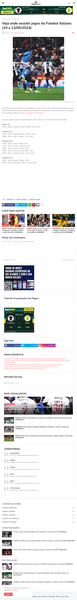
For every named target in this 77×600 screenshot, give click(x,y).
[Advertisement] (38, 182)
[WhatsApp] (30, 204)
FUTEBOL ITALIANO (34, 199)
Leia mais (14, 590)
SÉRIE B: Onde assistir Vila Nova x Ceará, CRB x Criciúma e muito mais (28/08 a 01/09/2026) (38, 230)
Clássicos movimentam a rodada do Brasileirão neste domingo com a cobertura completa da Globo (35, 359)
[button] (3, 3)
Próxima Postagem (68, 260)
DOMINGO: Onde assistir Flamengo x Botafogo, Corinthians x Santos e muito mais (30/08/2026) (42, 428)
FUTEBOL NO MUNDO (38, 522)
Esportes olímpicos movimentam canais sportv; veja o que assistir (24, 368)
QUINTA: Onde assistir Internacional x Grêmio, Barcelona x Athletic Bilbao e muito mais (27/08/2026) (44, 437)
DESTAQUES (16, 19)
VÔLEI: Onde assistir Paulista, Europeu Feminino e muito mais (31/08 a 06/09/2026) (40, 550)
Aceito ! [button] (8, 594)
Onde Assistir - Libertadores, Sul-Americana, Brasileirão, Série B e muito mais (44, 596)
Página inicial (6, 19)
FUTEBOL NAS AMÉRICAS (38, 518)
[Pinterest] (33, 204)
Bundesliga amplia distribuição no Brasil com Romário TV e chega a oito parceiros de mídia (32, 364)
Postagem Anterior (9, 260)
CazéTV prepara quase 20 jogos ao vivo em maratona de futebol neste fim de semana (30, 366)
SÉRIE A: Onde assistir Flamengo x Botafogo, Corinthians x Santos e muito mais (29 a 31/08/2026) (13, 230)
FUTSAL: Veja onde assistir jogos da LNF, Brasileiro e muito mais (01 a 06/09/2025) (40, 532)
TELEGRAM (29, 113)
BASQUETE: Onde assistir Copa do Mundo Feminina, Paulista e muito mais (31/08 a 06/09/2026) (44, 541)
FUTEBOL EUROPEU (21, 199)
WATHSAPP (39, 113)
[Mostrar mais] (41, 204)
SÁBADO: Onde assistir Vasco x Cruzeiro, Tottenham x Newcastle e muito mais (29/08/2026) (43, 564)
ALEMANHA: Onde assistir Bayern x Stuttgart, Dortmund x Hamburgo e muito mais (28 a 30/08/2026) (63, 230)
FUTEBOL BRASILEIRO (38, 508)
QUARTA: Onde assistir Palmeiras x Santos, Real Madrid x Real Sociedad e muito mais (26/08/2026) (43, 419)
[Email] (37, 204)
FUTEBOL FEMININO (38, 515)
